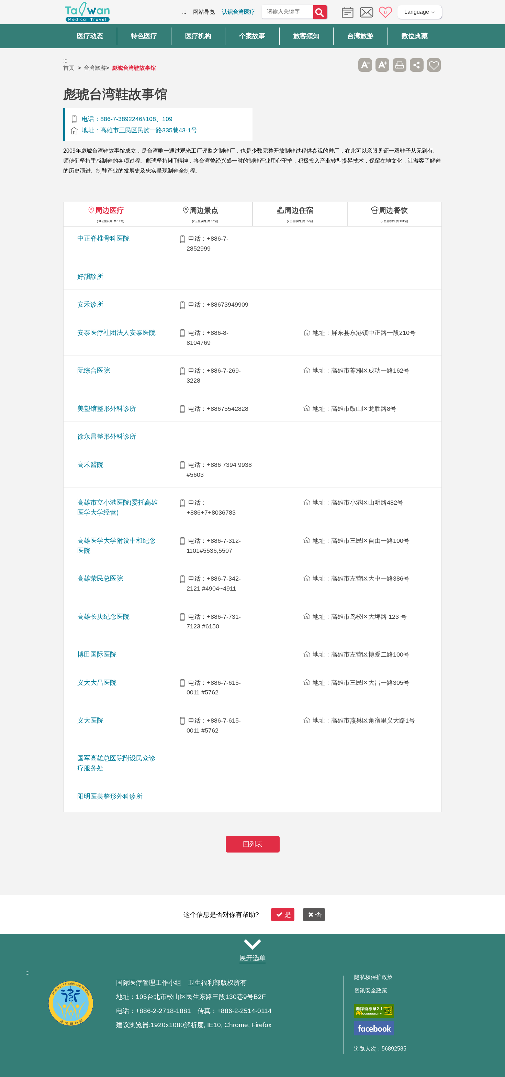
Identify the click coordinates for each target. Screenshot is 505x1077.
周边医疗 (109, 210)
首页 (68, 68)
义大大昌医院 (96, 682)
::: (184, 12)
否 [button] (318, 914)
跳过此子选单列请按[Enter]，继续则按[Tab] (348, 65)
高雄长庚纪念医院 (103, 616)
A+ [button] (382, 65)
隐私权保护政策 (373, 977)
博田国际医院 (96, 654)
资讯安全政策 (370, 990)
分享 (417, 65)
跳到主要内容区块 (22, 12)
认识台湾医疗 (238, 12)
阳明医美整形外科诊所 (110, 796)
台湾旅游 (95, 68)
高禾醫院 (90, 464)
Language (416, 12)
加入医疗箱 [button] (434, 65)
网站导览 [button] (252, 944)
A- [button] (365, 65)
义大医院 (90, 720)
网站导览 (204, 12)
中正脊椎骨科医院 (103, 238)
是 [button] (287, 914)
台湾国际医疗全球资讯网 (87, 14)
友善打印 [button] (399, 65)
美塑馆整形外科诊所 (106, 408)
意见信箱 (366, 12)
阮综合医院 (93, 370)
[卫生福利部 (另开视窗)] (70, 1024)
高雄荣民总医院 (100, 578)
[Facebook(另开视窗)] (374, 1028)
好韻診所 (90, 276)
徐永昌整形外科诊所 (106, 436)
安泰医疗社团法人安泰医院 (116, 332)
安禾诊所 (90, 304)
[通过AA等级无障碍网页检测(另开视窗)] (374, 1011)
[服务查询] (346, 11)
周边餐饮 (393, 210)
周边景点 (204, 210)
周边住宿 (298, 210)
